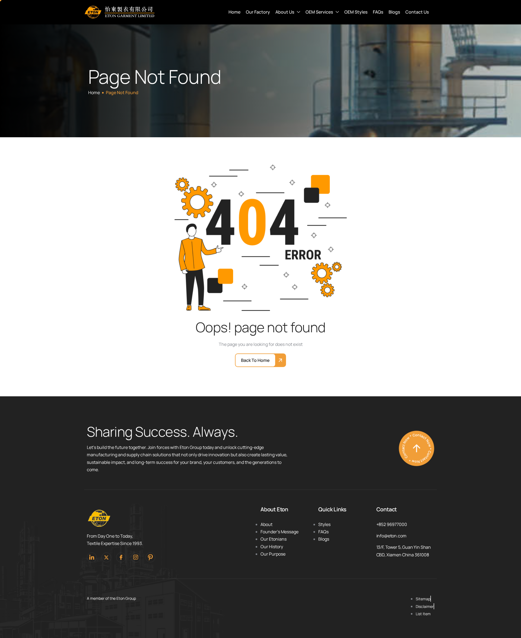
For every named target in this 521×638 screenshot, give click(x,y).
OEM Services (319, 12)
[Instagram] (136, 557)
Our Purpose (272, 554)
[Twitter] (106, 557)
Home (234, 12)
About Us (284, 12)
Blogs (394, 12)
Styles (324, 524)
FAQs (378, 12)
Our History (271, 547)
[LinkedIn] (92, 557)
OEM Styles (355, 12)
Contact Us (417, 12)
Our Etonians (273, 539)
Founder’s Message (279, 532)
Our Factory (258, 12)
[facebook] (121, 557)
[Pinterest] (150, 557)
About (266, 524)
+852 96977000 (391, 524)
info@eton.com (391, 536)
